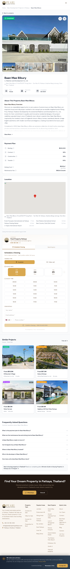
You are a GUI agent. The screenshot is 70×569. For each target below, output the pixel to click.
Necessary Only (49, 565)
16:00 (55, 298)
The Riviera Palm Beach (51, 539)
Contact (61, 515)
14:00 (35, 294)
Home (4, 8)
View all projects (50, 550)
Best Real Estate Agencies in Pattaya (62, 521)
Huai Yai (38, 530)
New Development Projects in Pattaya (18, 8)
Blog (60, 527)
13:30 (14, 294)
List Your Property (61, 535)
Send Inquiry (51, 247)
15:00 (14, 298)
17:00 (35, 302)
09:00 (14, 282)
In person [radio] (20, 262)
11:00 (34, 286)
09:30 (35, 282)
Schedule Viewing (19, 247)
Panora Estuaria (50, 528)
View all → (65, 341)
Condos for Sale (28, 511)
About (61, 509)
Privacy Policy (42, 561)
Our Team (62, 512)
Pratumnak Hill (40, 512)
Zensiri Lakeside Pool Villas (52, 515)
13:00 (55, 290)
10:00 (55, 282)
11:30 (55, 286)
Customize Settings (36, 565)
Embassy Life (52, 543)
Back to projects (9, 13)
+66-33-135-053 (9, 523)
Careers (61, 531)
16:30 (14, 302)
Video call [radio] (52, 262)
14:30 (55, 294)
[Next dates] (64, 272)
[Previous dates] (5, 272)
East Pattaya (40, 527)
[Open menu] (66, 3)
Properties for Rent (29, 525)
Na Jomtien (39, 524)
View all (42, 492)
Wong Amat (39, 515)
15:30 (35, 298)
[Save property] (60, 18)
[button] (35, 196)
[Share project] (64, 18)
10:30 (14, 286)
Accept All (62, 565)
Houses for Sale (28, 520)
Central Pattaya (38, 519)
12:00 (14, 290)
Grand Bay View (51, 510)
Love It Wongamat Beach (51, 522)
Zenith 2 (50, 546)
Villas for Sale (29, 516)
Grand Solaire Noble (52, 534)
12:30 (35, 290)
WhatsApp (30, 492)
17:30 (55, 302)
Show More (7, 134)
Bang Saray (39, 533)
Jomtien (38, 509)
